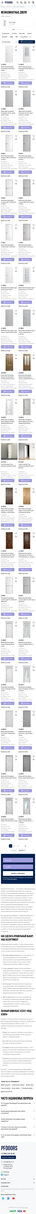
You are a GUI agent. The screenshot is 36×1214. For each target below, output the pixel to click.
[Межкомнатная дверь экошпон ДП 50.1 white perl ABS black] (9, 585)
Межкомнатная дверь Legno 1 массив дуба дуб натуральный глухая (26, 510)
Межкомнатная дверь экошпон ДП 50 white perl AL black (8, 157)
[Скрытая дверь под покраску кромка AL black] (9, 451)
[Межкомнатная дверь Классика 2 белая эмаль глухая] (9, 718)
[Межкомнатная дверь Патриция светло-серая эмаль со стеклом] (27, 98)
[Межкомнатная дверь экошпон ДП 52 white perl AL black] (9, 187)
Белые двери (16, 1088)
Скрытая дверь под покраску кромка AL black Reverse (26, 466)
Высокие (22, 33)
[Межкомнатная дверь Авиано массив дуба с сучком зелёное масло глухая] (9, 362)
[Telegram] (3, 1198)
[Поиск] (17, 2)
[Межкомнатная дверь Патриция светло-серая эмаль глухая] (9, 98)
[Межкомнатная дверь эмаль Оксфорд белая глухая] (9, 629)
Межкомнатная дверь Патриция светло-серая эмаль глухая (8, 113)
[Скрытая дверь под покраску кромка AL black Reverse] (27, 451)
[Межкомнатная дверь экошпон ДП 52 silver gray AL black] (27, 187)
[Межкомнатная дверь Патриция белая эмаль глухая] (9, 53)
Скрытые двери (5, 1088)
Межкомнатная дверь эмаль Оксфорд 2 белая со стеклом (27, 688)
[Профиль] (25, 2)
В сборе (14, 33)
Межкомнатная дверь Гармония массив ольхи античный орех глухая (8, 555)
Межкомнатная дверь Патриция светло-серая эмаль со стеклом (26, 113)
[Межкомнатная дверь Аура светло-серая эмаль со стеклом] (27, 317)
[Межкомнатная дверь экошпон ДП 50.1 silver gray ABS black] (27, 585)
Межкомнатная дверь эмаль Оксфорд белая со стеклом (26, 644)
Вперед (21, 850)
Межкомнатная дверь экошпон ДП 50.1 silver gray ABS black (27, 599)
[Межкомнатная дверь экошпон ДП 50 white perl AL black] (9, 143)
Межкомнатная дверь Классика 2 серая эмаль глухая (26, 733)
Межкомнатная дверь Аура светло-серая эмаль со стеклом (27, 332)
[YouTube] (13, 1198)
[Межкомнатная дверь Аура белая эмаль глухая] (9, 275)
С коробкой (23, 37)
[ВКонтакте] (8, 1198)
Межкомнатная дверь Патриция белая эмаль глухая (7, 68)
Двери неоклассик (6, 1091)
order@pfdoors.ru (8, 1162)
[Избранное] (16, 46)
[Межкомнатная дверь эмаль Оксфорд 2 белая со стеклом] (27, 674)
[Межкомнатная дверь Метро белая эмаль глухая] (9, 763)
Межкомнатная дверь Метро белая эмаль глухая (8, 777)
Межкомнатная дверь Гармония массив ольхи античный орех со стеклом (26, 555)
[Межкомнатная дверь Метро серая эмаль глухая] (27, 763)
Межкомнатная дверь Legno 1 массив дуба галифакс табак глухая (7, 510)
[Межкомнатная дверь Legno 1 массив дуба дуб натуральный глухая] (27, 496)
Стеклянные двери (27, 1088)
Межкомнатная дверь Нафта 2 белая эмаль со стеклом (26, 820)
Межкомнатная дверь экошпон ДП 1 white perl (8, 246)
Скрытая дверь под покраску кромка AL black (8, 465)
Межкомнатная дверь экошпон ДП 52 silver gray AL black (26, 202)
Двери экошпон (5, 1085)
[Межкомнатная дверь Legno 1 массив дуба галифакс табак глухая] (9, 496)
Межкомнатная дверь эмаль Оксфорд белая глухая (7, 644)
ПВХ (17, 37)
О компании (4, 1186)
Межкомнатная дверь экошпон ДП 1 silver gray (26, 246)
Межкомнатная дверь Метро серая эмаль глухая (26, 777)
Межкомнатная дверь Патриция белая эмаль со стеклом (26, 68)
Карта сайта (24, 1207)
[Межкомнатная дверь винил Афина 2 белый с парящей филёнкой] (9, 406)
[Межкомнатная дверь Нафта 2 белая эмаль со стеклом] (27, 806)
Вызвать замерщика (18, 873)
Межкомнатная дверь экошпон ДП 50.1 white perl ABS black (9, 599)
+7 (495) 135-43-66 (8, 1153)
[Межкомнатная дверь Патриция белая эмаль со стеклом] (27, 53)
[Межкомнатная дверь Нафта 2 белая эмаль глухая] (9, 806)
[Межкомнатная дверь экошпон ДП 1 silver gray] (27, 232)
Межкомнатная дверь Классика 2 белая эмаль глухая (8, 733)
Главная (3, 6)
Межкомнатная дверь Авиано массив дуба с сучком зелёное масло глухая (7, 376)
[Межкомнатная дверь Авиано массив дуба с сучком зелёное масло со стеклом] (27, 362)
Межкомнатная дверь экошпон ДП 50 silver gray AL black (26, 157)
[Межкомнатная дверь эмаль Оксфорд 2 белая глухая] (9, 674)
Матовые (4, 37)
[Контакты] (21, 2)
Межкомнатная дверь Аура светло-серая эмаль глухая (9, 331)
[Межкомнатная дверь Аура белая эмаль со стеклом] (27, 275)
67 (25, 846)
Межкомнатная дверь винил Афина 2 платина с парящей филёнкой (26, 421)
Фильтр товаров (28, 42)
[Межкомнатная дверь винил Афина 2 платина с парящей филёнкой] (27, 406)
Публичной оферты (12, 879)
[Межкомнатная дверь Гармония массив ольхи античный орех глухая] (9, 540)
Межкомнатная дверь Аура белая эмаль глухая (9, 288)
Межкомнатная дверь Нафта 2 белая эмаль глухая (9, 820)
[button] (13, 29)
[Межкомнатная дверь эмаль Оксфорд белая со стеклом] (27, 629)
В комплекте (6, 33)
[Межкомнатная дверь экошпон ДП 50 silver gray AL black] (27, 143)
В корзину (9, 83)
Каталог (9, 6)
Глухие (29, 33)
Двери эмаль (30, 1085)
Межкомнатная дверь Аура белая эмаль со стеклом (27, 288)
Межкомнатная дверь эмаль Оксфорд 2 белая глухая (8, 688)
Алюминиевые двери (18, 1085)
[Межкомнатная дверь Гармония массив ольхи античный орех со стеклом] (27, 540)
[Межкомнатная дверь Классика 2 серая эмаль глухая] (27, 718)
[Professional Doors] (9, 2)
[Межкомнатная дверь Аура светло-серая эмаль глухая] (9, 317)
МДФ (11, 37)
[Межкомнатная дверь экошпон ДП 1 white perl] (9, 232)
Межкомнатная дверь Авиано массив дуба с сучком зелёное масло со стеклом (26, 376)
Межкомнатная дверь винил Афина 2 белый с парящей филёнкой (8, 421)
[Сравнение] (16, 49)
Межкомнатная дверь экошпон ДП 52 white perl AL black (8, 202)
